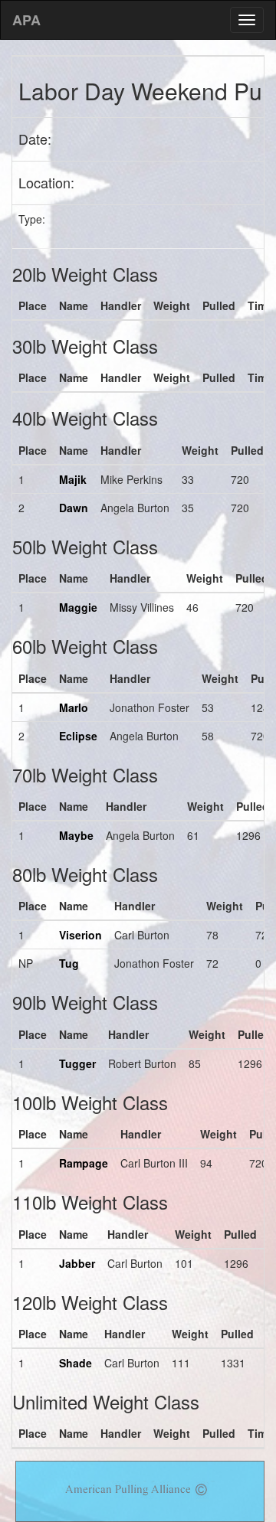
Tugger (77, 1063)
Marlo (73, 707)
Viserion (80, 934)
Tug (69, 963)
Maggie (78, 607)
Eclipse (78, 735)
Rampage (83, 1163)
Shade (75, 1362)
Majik (73, 479)
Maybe (76, 835)
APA (26, 20)
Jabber (77, 1263)
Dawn (73, 507)
